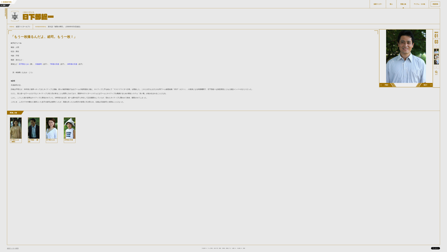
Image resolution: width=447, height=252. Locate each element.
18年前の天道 (72, 64)
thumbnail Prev (436, 46)
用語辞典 (435, 4)
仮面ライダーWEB (13, 248)
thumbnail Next (436, 67)
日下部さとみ (24, 64)
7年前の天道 (54, 64)
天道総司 (38, 64)
